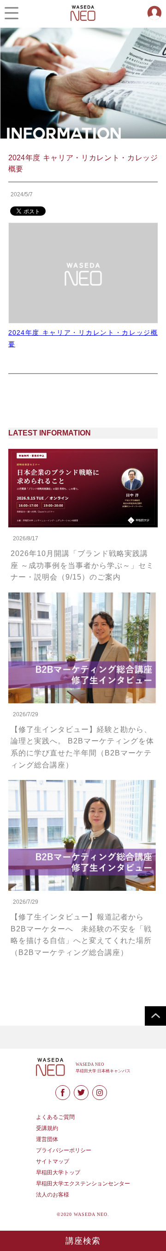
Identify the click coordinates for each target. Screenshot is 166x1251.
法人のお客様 (52, 1194)
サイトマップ (52, 1161)
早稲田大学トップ (58, 1172)
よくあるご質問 (55, 1117)
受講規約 (47, 1128)
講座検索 (83, 1240)
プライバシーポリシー (63, 1150)
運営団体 (47, 1139)
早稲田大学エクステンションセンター (83, 1183)
